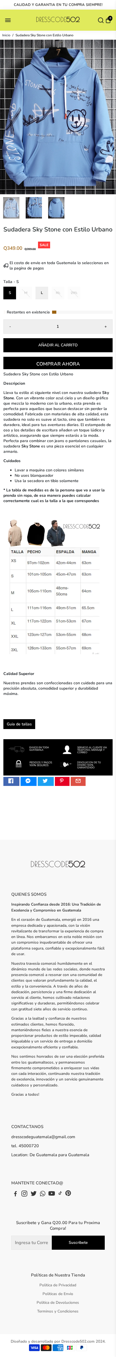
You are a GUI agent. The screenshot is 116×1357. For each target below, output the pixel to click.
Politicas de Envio (58, 1293)
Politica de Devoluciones (58, 1302)
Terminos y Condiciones (58, 1311)
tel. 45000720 (25, 1146)
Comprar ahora (58, 364)
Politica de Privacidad (57, 1285)
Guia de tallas (19, 724)
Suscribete (78, 1242)
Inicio (6, 35)
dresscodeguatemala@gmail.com (43, 1137)
